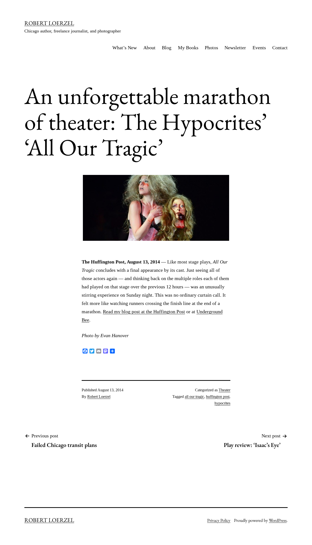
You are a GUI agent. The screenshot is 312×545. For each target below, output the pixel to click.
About (149, 47)
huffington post (217, 396)
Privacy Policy (218, 520)
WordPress (278, 520)
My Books (188, 47)
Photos (211, 47)
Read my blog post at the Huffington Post (144, 311)
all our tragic (194, 396)
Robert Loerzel (98, 396)
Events (259, 47)
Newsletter (235, 47)
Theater (224, 390)
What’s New (124, 47)
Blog (166, 47)
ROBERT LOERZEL (49, 23)
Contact (280, 47)
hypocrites (222, 403)
